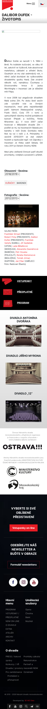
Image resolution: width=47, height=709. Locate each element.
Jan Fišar (19, 261)
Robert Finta (10, 237)
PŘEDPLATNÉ (25, 291)
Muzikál (29, 621)
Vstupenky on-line (23, 527)
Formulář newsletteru (24, 564)
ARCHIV (9, 636)
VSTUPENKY (24, 281)
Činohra (29, 613)
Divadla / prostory (14, 668)
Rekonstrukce (30, 660)
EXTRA (9, 629)
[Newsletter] (31, 706)
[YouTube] (15, 706)
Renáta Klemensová (26, 255)
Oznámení (28, 672)
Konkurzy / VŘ (12, 664)
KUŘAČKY (10, 183)
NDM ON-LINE (12, 621)
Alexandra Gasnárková (27, 249)
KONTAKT (10, 640)
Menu (29, 3)
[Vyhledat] (26, 706)
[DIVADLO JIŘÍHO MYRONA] (23, 373)
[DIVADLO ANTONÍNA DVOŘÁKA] (23, 335)
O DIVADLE (11, 625)
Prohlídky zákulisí (32, 656)
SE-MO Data (29, 700)
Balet (27, 617)
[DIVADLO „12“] (23, 411)
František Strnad (12, 234)
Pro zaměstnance (14, 672)
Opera (28, 609)
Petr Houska (21, 252)
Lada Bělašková (20, 246)
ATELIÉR (10, 633)
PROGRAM (23, 302)
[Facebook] (9, 706)
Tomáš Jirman (23, 258)
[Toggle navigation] (42, 3)
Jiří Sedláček (26, 243)
